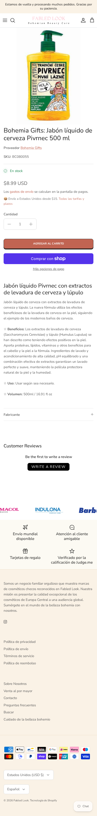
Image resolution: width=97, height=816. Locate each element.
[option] (48, 76)
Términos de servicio (19, 656)
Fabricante (12, 414)
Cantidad (11, 214)
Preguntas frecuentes (20, 705)
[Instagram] (5, 621)
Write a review (48, 466)
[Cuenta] (82, 20)
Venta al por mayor (18, 691)
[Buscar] (15, 20)
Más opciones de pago (48, 269)
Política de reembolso (20, 663)
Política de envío (16, 649)
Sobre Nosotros (15, 683)
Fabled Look (21, 800)
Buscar (9, 712)
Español (13, 789)
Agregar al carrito (48, 243)
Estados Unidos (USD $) (25, 775)
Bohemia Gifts (31, 148)
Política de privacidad (20, 641)
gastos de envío (21, 191)
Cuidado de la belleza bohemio (27, 719)
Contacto (10, 698)
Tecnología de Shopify (43, 800)
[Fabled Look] (48, 20)
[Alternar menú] (5, 20)
